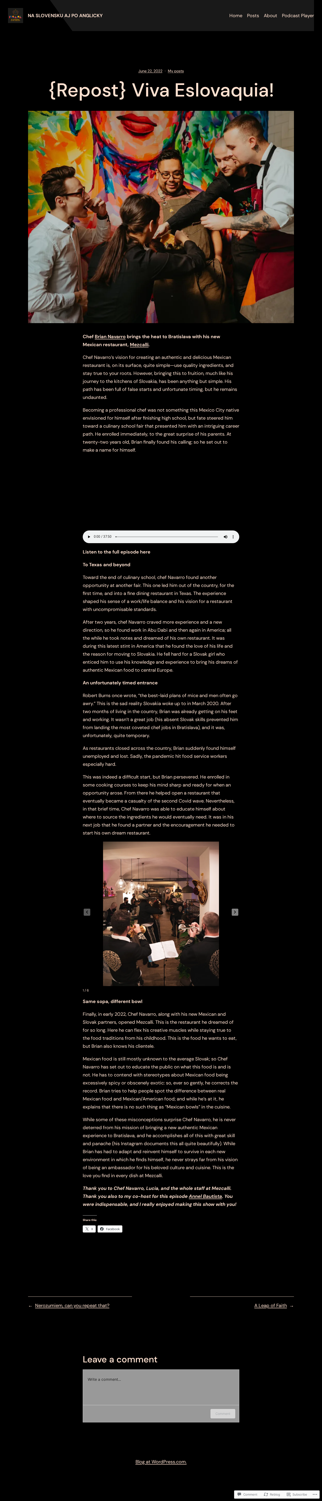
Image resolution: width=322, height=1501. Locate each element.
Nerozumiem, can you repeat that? (72, 1305)
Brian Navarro (110, 336)
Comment (222, 1414)
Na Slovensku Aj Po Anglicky (65, 15)
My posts (176, 70)
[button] (235, 912)
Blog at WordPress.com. (161, 1462)
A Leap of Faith (270, 1305)
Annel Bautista (205, 1196)
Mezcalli (139, 344)
